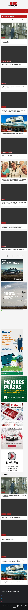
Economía (4, 152)
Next (21, 256)
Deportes (4, 61)
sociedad (4, 83)
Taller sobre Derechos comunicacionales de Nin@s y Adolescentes (13, 87)
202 (18, 256)
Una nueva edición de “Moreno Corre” (11, 64)
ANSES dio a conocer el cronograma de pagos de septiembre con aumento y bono (13, 111)
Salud (3, 37)
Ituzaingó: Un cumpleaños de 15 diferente (12, 133)
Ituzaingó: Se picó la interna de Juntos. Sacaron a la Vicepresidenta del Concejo (12, 226)
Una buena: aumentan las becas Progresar (13, 249)
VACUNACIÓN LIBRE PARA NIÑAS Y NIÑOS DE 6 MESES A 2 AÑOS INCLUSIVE (14, 203)
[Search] (26, 11)
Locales (9, 61)
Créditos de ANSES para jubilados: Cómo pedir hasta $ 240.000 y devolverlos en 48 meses (14, 180)
